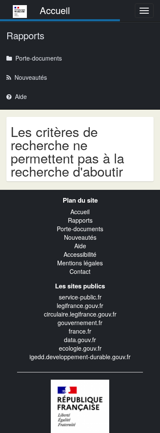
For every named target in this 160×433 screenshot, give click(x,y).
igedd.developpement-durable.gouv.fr (80, 356)
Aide (80, 245)
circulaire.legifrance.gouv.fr (80, 314)
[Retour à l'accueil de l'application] (80, 405)
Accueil (80, 211)
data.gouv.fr (80, 339)
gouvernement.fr (80, 322)
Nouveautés (80, 237)
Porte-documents (80, 228)
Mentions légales (80, 263)
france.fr (80, 331)
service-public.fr (80, 297)
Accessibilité (80, 254)
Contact (80, 271)
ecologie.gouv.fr (80, 348)
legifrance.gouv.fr (80, 305)
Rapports (80, 220)
